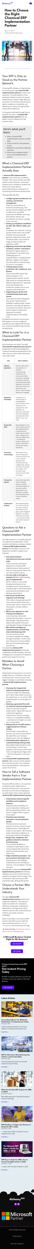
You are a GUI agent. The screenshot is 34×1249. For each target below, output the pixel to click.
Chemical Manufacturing (13, 33)
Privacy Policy (17, 1236)
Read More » (5, 1032)
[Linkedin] (15, 1204)
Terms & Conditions (17, 1244)
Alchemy (7, 4)
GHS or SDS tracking (22, 577)
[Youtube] (18, 1204)
